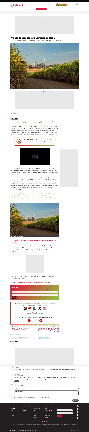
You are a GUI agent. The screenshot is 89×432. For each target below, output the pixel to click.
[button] (48, 5)
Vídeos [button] (54, 9)
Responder (16, 381)
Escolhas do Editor (23, 337)
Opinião (46, 408)
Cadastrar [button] (15, 297)
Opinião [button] (76, 9)
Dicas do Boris (36, 412)
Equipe (11, 410)
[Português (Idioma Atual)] (42, 421)
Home (11, 12)
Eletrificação (35, 417)
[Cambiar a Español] (47, 421)
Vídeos (48, 337)
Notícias (15, 12)
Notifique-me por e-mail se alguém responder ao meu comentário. (32, 397)
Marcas (23, 408)
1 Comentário (15, 118)
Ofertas (46, 417)
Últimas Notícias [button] (41, 9)
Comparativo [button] (26, 9)
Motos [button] (65, 9)
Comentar (75, 400)
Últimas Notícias (36, 408)
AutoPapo (14, 112)
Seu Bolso (42, 337)
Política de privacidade (75, 430)
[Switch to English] (44, 421)
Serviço (36, 337)
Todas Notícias (14, 337)
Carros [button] (12, 9)
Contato (12, 412)
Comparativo (24, 410)
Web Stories (47, 415)
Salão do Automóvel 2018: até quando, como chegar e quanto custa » (48, 329)
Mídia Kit (12, 415)
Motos (34, 410)
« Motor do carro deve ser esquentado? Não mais (19, 329)
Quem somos (13, 408)
